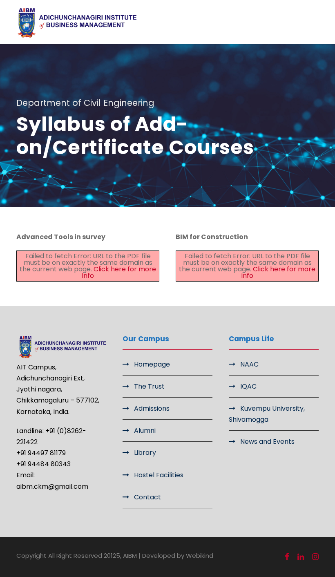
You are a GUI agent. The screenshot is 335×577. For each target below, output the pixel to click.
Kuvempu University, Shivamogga (267, 414)
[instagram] (315, 557)
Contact (147, 497)
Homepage (152, 364)
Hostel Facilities (158, 475)
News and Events (267, 441)
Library (145, 452)
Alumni (145, 430)
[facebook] (287, 557)
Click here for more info (119, 272)
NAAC (249, 364)
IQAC (248, 386)
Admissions (152, 408)
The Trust (149, 386)
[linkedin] (300, 557)
